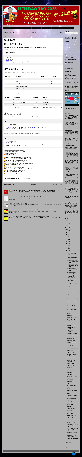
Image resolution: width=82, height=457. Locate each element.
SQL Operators (70, 350)
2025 (67, 222)
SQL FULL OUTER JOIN (72, 376)
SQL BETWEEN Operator (72, 387)
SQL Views (69, 315)
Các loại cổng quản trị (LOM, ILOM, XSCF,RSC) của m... (71, 276)
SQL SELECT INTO (71, 363)
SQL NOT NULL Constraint (72, 335)
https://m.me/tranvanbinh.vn (19, 161)
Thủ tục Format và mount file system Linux (72, 296)
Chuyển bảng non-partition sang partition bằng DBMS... (72, 253)
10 (68, 234)
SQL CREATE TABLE (71, 342)
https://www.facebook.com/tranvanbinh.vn (19, 160)
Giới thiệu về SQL (71, 420)
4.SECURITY (28, 28)
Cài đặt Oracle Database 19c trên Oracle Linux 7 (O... (72, 293)
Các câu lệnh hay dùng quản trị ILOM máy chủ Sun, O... (72, 261)
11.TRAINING (67, 28)
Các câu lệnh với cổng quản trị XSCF (71, 273)
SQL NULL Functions (71, 357)
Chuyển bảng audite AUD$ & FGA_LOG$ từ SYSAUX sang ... (72, 429)
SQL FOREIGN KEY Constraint (71, 328)
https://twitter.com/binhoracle (15, 171)
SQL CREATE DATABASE (72, 348)
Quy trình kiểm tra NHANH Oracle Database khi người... (72, 257)
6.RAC (39, 28)
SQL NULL (69, 406)
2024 (67, 223)
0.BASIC (9, 28)
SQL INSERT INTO (71, 408)
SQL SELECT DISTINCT (72, 415)
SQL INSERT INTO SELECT (71, 361)
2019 (67, 444)
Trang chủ (33, 32)
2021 (67, 229)
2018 (67, 445)
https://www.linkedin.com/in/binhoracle (17, 170)
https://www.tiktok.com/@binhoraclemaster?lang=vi (20, 168)
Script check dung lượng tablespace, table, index (72, 433)
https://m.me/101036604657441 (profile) (23, 158)
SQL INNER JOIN (70, 381)
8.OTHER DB (48, 28)
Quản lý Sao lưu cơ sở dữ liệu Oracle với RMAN (72, 299)
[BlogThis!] (25, 178)
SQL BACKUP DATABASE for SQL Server (72, 345)
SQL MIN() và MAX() (71, 398)
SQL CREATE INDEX (71, 322)
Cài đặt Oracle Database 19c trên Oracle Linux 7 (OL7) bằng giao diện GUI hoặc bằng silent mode (29, 216)
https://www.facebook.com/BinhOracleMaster (21, 157)
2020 (67, 442)
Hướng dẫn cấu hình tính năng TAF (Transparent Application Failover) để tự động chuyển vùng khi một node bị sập (71, 77)
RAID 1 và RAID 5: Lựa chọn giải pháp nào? (72, 285)
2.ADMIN (18, 28)
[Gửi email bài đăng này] (24, 178)
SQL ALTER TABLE (71, 338)
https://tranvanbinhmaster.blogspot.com (18, 166)
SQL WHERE (70, 413)
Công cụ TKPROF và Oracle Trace (71, 280)
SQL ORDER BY (70, 410)
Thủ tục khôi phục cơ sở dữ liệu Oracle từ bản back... (72, 302)
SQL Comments (70, 352)
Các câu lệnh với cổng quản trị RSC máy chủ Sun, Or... (72, 269)
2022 (67, 227)
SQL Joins (69, 383)
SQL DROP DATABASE (72, 346)
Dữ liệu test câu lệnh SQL (72, 422)
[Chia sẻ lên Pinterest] (29, 178)
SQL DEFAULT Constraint (72, 323)
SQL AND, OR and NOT (72, 411)
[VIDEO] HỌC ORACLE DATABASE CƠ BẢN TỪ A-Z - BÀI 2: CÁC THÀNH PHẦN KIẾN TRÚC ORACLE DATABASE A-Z (33, 209)
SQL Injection (70, 313)
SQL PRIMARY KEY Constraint (71, 331)
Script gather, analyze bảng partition (71, 436)
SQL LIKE (69, 393)
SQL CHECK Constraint (72, 325)
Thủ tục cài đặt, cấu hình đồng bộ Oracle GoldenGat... (72, 306)
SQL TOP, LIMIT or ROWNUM (71, 401)
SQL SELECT (70, 417)
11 (68, 232)
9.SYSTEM (54, 28)
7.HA (43, 28)
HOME (4, 28)
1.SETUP (13, 28)
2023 (67, 225)
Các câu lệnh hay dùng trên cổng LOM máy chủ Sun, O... (72, 265)
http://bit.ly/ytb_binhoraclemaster (17, 167)
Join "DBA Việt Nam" (69, 110)
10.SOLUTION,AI (61, 28)
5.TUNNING (34, 28)
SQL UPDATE (70, 404)
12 (68, 230)
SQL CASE (69, 358)
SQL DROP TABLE (71, 340)
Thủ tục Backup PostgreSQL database (72, 283)
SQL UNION (69, 372)
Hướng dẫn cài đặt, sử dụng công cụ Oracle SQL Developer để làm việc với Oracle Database (28, 196)
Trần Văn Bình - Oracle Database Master (12, 455)
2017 (67, 447)
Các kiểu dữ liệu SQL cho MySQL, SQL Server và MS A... (72, 311)
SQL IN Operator (70, 388)
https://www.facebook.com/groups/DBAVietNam (22, 163)
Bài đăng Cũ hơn (57, 32)
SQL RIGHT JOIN (70, 378)
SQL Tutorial (9, 180)
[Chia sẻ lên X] (26, 178)
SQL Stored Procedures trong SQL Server (72, 355)
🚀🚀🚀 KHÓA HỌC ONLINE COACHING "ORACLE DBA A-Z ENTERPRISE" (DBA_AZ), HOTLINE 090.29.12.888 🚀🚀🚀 (34, 190)
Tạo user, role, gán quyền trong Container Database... (72, 425)
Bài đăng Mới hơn (9, 32)
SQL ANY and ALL (71, 365)
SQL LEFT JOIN (70, 379)
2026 (67, 220)
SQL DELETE (70, 402)
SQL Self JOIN (70, 374)
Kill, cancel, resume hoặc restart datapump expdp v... (72, 289)
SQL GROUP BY (70, 370)
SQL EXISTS (69, 367)
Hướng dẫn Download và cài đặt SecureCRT (18, 203)
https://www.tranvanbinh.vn (16, 164)
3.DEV (23, 28)
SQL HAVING (70, 369)
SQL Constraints (70, 336)
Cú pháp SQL (70, 419)
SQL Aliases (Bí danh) (71, 385)
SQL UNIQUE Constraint (72, 333)
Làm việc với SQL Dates (72, 317)
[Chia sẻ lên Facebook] (28, 178)
